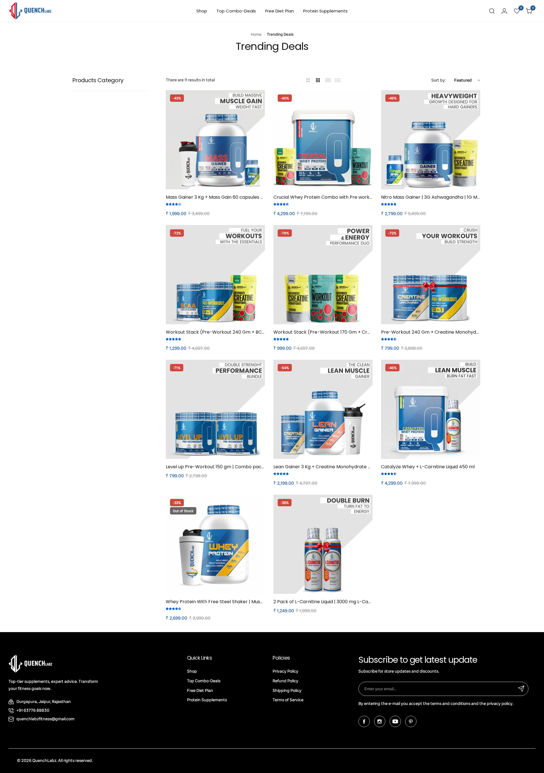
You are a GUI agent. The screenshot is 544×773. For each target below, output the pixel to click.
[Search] (492, 11)
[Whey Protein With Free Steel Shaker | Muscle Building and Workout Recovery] (215, 544)
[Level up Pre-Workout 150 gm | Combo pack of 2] (215, 409)
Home (256, 34)
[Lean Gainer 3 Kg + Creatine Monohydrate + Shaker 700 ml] (323, 409)
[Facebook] (364, 721)
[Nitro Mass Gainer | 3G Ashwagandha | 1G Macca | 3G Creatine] (430, 139)
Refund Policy (285, 681)
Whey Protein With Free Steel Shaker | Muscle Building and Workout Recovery (215, 601)
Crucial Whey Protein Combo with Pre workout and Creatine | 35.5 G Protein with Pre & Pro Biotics (323, 197)
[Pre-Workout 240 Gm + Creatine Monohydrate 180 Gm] (430, 274)
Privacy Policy (285, 671)
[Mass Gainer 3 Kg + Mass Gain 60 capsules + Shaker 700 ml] (215, 139)
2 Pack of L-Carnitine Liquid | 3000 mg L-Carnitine (323, 601)
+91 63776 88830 (32, 710)
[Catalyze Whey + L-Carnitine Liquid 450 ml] (430, 409)
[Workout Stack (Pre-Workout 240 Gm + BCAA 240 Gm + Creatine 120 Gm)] (215, 274)
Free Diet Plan (200, 690)
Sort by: (438, 80)
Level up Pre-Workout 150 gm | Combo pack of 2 (215, 466)
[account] (504, 11)
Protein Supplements (207, 700)
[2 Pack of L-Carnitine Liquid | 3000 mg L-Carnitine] (323, 544)
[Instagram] (379, 721)
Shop (192, 671)
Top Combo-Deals (203, 681)
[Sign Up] (521, 689)
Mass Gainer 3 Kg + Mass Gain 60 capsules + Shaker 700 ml (215, 197)
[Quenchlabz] (30, 11)
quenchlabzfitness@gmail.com (45, 719)
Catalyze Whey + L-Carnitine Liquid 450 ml (428, 466)
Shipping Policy (287, 690)
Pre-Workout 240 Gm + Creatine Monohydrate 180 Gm (430, 332)
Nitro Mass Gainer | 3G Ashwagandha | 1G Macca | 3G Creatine (430, 197)
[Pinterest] (410, 721)
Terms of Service (288, 700)
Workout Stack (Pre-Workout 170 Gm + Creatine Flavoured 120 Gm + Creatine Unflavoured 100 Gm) (323, 332)
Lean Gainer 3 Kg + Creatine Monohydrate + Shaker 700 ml (323, 466)
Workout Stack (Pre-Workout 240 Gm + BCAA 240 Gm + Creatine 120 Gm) (215, 332)
